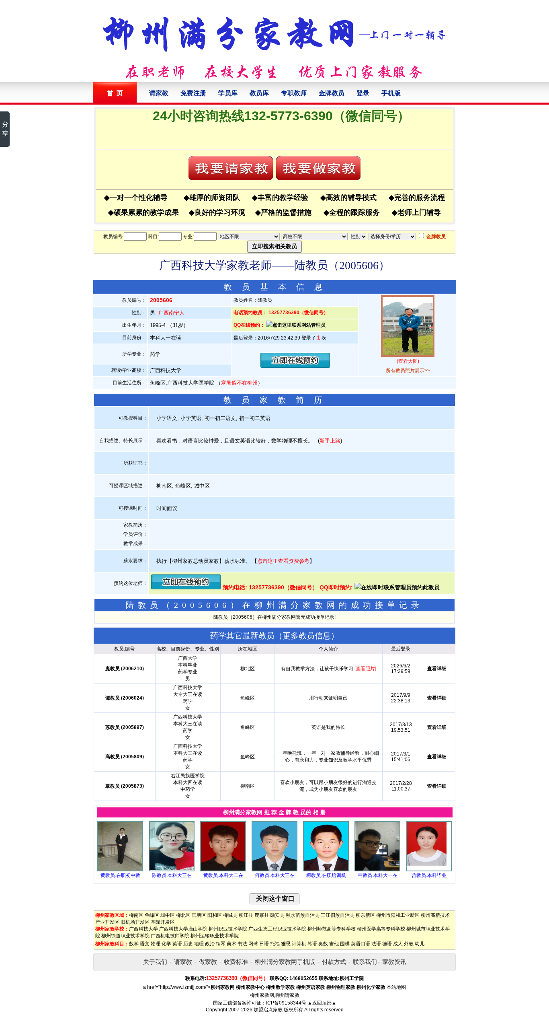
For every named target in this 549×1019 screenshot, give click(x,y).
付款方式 (334, 961)
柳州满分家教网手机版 (285, 961)
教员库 (259, 93)
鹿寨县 (261, 915)
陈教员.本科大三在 (172, 875)
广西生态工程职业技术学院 (277, 929)
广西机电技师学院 (170, 936)
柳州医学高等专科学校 (381, 929)
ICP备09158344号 (286, 1003)
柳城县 (230, 915)
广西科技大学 (143, 929)
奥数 (323, 944)
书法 (242, 944)
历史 (188, 944)
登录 (362, 93)
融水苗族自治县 (303, 915)
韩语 (312, 944)
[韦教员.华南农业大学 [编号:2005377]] (377, 870)
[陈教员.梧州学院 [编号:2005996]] (172, 870)
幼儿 (419, 944)
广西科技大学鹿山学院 (183, 929)
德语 (387, 944)
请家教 (158, 93)
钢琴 (220, 944)
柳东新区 (365, 915)
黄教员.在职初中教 (120, 875)
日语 (264, 944)
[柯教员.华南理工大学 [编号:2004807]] (326, 870)
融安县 (277, 915)
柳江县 (246, 915)
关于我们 (155, 961)
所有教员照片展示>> (408, 370)
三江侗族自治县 (337, 915)
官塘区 (199, 915)
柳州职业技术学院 (228, 929)
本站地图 (396, 987)
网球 (253, 944)
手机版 (391, 93)
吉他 (334, 944)
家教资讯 (394, 961)
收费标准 (236, 961)
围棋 (345, 944)
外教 (409, 944)
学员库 (228, 93)
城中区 (167, 915)
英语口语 (360, 944)
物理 (155, 944)
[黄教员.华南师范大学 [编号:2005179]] (120, 870)
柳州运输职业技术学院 (215, 936)
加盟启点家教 (268, 1010)
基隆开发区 (163, 922)
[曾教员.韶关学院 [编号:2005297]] (429, 870)
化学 (166, 944)
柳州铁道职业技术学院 (125, 936)
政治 (210, 944)
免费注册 (193, 93)
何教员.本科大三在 (275, 875)
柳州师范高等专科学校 (331, 929)
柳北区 (183, 915)
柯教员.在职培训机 (326, 875)
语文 (145, 944)
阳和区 (214, 915)
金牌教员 (331, 93)
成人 (398, 944)
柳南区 (136, 915)
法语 (376, 944)
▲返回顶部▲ (321, 1003)
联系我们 (365, 961)
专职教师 (294, 93)
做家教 (208, 961)
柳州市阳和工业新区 (398, 915)
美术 (231, 944)
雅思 (286, 944)
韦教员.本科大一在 (377, 875)
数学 (134, 944)
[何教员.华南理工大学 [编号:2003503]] (274, 870)
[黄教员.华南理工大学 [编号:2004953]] (223, 870)
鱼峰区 (152, 915)
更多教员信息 (307, 635)
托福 (275, 944)
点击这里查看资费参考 (283, 561)
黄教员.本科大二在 (223, 875)
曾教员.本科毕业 (429, 875)
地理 (199, 944)
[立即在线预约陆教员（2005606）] (295, 366)
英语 (177, 944)
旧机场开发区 (135, 922)
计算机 (299, 944)
